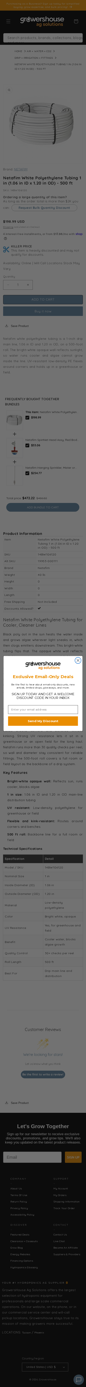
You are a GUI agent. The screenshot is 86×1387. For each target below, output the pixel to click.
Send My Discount (43, 721)
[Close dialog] (78, 660)
